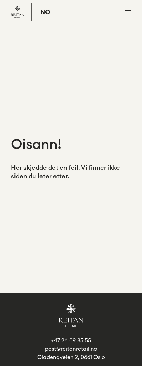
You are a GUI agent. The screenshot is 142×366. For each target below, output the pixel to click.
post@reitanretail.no (71, 349)
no (45, 12)
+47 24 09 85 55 (71, 340)
